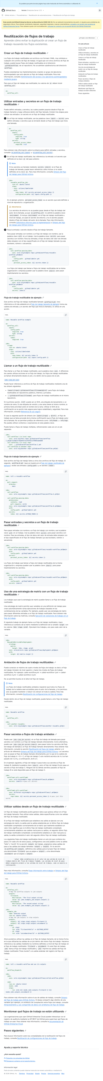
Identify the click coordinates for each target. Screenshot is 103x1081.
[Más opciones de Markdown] (97, 38)
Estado (37, 1073)
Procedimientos (22, 15)
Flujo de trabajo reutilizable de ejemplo (23, 297)
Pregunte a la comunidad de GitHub (18, 1058)
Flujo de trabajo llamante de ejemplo (21, 456)
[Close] (97, 3)
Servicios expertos (54, 1073)
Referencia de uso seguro (30, 412)
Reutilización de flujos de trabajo (64, 15)
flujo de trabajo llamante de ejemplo (45, 304)
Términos (22, 1073)
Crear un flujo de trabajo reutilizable (25, 53)
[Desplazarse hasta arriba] (99, 1077)
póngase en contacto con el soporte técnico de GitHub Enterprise (69, 26)
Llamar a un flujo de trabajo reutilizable (26, 365)
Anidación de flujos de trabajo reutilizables (29, 662)
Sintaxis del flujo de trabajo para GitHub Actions (39, 751)
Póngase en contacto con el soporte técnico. (20, 1061)
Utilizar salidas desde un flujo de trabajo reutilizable (34, 806)
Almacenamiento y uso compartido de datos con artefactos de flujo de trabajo (34, 1005)
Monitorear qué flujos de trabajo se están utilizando (34, 1011)
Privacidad (29, 1073)
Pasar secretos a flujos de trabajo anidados (29, 734)
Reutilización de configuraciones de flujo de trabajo (42, 694)
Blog (62, 1073)
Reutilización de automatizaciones (40, 15)
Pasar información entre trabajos (40, 871)
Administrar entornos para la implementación (33, 222)
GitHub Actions (10, 15)
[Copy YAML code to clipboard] (66, 315)
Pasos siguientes (14, 1030)
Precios (43, 1073)
